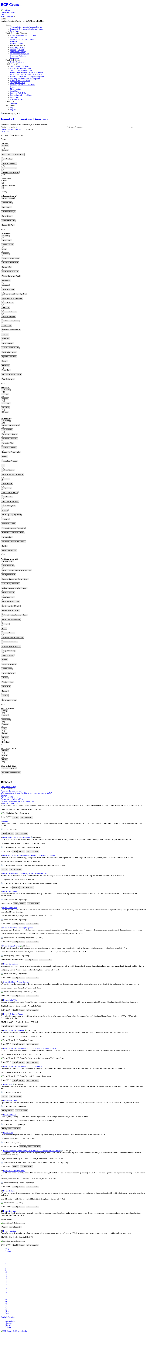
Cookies (8, 1323)
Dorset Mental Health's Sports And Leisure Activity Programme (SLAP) (29, 1048)
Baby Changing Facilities (10, 501)
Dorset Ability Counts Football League (16, 837)
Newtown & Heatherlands (10, 262)
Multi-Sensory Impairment (10, 583)
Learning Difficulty (8, 633)
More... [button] (3, 229)
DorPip (5, 821)
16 (6, 1284)
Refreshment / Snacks (9, 434)
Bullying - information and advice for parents (17, 801)
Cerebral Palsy (7, 669)
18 (6, 1288)
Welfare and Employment (19, 54)
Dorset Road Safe (9, 1211)
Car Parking (6, 421)
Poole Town (6, 280)
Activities (13, 41)
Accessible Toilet (7, 443)
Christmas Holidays (8, 212)
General (24, 28)
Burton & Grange (7, 343)
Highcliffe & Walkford (9, 357)
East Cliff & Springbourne (10, 321)
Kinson (4, 249)
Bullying (4, 795)
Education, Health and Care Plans (22, 85)
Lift (3, 465)
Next (7, 1311)
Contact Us (12, 102)
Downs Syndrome (8, 655)
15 (6, 1282)
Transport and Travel (17, 83)
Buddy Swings (6, 488)
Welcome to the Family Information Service (26, 27)
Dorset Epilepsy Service (11, 946)
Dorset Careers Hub (9, 908)
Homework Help (7, 537)
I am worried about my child (20, 68)
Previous (9, 1251)
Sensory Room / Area (9, 550)
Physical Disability (8, 592)
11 (6, 1274)
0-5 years (5, 399)
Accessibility (10, 1321)
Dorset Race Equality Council (14, 1171)
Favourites (4, 131)
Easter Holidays (7, 216)
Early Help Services (17, 48)
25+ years (5, 394)
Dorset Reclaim (8, 1191)
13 (6, 1278)
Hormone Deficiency (8, 673)
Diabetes (5, 695)
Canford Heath (6, 240)
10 (6, 1272)
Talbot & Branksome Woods (11, 276)
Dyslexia (5, 678)
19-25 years (6, 390)
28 (6, 1309)
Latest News (14, 31)
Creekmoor (5, 307)
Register (13, 110)
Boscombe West (7, 303)
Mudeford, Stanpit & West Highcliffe (14, 294)
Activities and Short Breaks (20, 81)
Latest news (14, 58)
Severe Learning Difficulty (10, 610)
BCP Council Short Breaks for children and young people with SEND (26, 793)
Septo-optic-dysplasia (9, 664)
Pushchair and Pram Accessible (12, 474)
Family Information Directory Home (23, 35)
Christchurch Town (8, 289)
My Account (11, 107)
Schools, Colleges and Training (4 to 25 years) (27, 76)
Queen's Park (6, 325)
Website (15, 817)
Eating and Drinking (8, 651)
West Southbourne (8, 379)
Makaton (5, 510)
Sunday (4, 733)
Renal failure (6, 686)
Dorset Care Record (9, 892)
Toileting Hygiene (7, 682)
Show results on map (8, 787)
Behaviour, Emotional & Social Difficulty (15, 579)
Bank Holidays (6, 207)
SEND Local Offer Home (19, 66)
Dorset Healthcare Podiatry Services (16, 982)
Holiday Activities (16, 43)
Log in (12, 107)
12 (6, 1276)
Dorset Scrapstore (9, 1231)
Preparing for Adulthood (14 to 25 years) (25, 79)
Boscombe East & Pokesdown (12, 298)
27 (6, 1307)
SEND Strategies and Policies (21, 70)
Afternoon (5, 751)
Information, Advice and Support (22, 95)
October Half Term (8, 225)
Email (4, 833)
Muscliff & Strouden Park (10, 348)
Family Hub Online (15, 61)
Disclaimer (9, 1325)
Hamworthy (5, 365)
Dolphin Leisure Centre (10, 803)
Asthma (4, 660)
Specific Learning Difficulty (11, 606)
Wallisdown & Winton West (11, 330)
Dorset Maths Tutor (10, 1000)
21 (6, 1294)
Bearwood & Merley (8, 316)
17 (6, 1286)
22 (6, 1297)
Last (7, 1313)
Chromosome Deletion (9, 642)
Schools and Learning (18, 52)
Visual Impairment (8, 597)
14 (6, 1280)
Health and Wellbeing (18, 56)
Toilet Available (7, 430)
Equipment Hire (7, 483)
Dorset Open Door (10, 1100)
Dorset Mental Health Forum (13, 1030)
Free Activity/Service (9, 768)
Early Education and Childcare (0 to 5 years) (26, 74)
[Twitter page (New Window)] (16, 1317)
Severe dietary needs (9, 700)
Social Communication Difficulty (12, 637)
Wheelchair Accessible (9, 438)
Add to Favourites (26, 817)
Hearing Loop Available (9, 461)
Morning (4, 755)
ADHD (4, 628)
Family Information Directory (21, 45)
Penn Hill (5, 334)
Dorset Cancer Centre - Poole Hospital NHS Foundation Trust (24, 873)
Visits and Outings (8, 470)
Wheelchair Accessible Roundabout (13, 541)
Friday (4, 728)
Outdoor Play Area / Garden (11, 452)
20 (6, 1292)
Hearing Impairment (8, 575)
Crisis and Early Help (18, 93)
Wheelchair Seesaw (8, 524)
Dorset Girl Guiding (10, 964)
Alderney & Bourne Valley (10, 258)
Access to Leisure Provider (11, 773)
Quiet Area (5, 479)
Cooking (4, 546)
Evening (4, 759)
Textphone (5, 519)
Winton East (6, 370)
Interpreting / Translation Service (13, 533)
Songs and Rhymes (8, 506)
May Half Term (7, 203)
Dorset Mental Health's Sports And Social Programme (22, 1066)
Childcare (13, 37)
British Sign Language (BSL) (11, 515)
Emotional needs (7, 561)
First (7, 1249)
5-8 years (5, 412)
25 (6, 1303)
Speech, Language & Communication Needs (16, 570)
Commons (5, 254)
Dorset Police (8, 1133)
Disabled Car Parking (9, 447)
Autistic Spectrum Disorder (11, 619)
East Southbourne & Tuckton (11, 374)
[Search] (132, 127)
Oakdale (4, 361)
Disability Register (17, 99)
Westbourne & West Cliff (10, 271)
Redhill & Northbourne (9, 352)
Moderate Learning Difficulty (11, 646)
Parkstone (5, 236)
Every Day (5, 742)
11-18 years (6, 403)
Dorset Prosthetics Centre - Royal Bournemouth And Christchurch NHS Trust (31, 1151)
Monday (4, 711)
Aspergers (5, 624)
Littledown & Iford (7, 245)
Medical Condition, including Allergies (14, 588)
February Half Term (8, 220)
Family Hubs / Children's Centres (22, 39)
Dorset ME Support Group (13, 1014)
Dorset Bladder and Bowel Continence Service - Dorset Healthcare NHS (28, 855)
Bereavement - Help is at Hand (12, 799)
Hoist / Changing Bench (10, 492)
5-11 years (5, 407)
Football (4, 456)
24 (6, 1301)
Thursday (5, 724)
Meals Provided (7, 497)
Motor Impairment (8, 566)
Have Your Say (7, 159)
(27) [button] (15, 196)
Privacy (8, 1327)
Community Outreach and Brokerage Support (26, 29)
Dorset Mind (7, 1084)
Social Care (14, 91)
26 (6, 1305)
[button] (73, 135)
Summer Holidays (8, 198)
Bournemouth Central (9, 312)
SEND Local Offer (25, 81)
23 (6, 1299)
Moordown (5, 285)
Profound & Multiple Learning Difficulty (14, 615)
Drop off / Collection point (10, 425)
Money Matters (15, 89)
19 (6, 1290)
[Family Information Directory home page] (14, 1331)
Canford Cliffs (6, 267)
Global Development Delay (11, 601)
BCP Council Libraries (9, 797)
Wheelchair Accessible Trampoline (13, 528)
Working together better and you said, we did (26, 72)
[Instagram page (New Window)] (18, 1317)
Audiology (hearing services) (11, 791)
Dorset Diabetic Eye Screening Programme (18, 928)
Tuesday (5, 715)
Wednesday (6, 720)
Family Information (8, 1317)
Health (12, 87)
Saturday (5, 737)
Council (11, 4)
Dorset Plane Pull (9, 1115)
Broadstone (5, 339)
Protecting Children (17, 50)
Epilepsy (5, 691)
